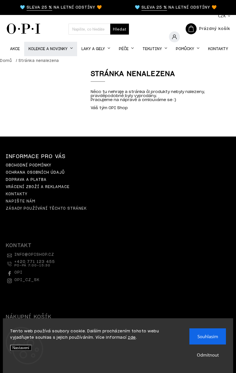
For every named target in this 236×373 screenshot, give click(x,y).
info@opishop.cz (34, 255)
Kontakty (16, 194)
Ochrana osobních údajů (35, 173)
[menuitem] (15, 49)
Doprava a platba (26, 180)
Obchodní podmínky (28, 165)
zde (132, 338)
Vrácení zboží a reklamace (38, 187)
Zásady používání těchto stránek (46, 209)
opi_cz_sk (26, 280)
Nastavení (20, 348)
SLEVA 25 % (38, 7)
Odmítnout (208, 355)
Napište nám (20, 201)
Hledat (119, 29)
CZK (222, 16)
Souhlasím (207, 336)
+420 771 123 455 (34, 263)
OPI (18, 272)
